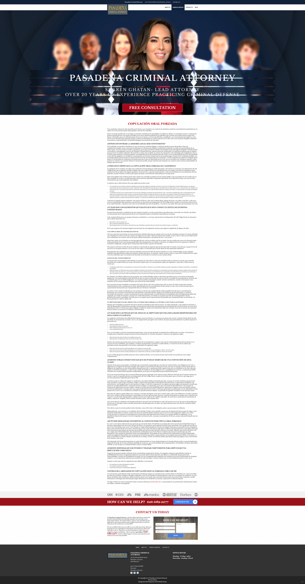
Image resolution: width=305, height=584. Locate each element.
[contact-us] (185, 501)
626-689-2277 (176, 2)
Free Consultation (152, 107)
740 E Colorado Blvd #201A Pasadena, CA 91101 (158, 2)
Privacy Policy (152, 580)
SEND (175, 535)
